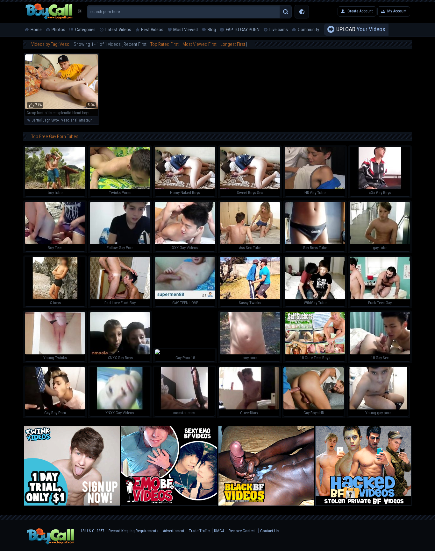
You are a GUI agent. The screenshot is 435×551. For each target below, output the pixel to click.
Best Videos (152, 29)
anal (74, 120)
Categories (85, 29)
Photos (58, 29)
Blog (212, 29)
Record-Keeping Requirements (133, 530)
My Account (397, 11)
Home (36, 29)
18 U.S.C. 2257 (92, 530)
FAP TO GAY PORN (243, 29)
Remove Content (242, 530)
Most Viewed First (199, 44)
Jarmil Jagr (41, 120)
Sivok (55, 120)
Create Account (360, 11)
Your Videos (360, 29)
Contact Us (269, 530)
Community (308, 29)
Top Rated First (164, 44)
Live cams (278, 29)
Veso (65, 120)
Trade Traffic (199, 530)
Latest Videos (118, 29)
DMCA (219, 530)
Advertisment (173, 530)
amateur (85, 120)
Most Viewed (185, 29)
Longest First (232, 44)
